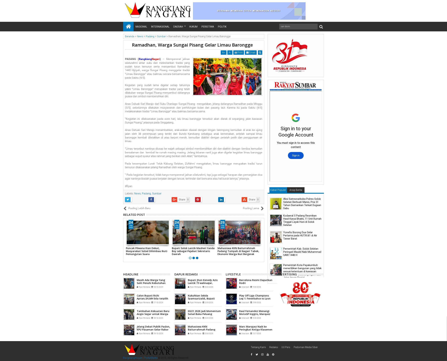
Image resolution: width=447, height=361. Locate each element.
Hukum (193, 26)
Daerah (178, 26)
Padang (146, 193)
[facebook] (251, 354)
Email (252, 52)
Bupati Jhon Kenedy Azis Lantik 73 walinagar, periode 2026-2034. (203, 283)
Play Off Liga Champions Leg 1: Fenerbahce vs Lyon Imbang (254, 298)
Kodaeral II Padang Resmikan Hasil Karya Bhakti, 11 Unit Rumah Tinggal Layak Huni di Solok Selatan (302, 220)
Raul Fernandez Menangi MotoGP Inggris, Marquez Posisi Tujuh (254, 314)
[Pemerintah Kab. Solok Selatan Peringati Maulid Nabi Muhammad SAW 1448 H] (276, 253)
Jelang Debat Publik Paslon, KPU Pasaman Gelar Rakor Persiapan (153, 329)
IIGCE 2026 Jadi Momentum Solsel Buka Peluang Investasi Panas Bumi (204, 314)
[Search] (321, 26)
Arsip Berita (296, 190)
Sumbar (156, 193)
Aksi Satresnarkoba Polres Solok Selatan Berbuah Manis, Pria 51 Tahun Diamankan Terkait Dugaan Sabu (302, 203)
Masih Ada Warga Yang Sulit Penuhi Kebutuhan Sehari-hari (151, 283)
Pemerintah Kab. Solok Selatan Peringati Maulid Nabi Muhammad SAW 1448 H (302, 252)
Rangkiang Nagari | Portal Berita (140, 357)
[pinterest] (273, 354)
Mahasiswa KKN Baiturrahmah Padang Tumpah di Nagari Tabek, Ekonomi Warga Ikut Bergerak (238, 251)
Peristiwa (207, 26)
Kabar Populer (278, 190)
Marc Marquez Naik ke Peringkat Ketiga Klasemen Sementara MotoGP (255, 329)
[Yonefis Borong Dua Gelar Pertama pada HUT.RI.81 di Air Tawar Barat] (276, 237)
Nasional (141, 26)
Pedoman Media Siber (306, 347)
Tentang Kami (258, 347)
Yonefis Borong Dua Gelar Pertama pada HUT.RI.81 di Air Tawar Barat (300, 235)
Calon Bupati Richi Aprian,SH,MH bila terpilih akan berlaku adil (152, 298)
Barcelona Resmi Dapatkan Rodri (255, 281)
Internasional (160, 26)
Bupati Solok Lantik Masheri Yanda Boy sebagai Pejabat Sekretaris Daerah (193, 251)
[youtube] (267, 354)
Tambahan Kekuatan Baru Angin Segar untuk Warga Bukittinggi (153, 314)
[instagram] (262, 354)
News (137, 193)
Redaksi (273, 347)
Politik (222, 26)
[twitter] (256, 354)
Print (240, 52)
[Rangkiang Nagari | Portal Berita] (128, 26)
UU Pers (285, 347)
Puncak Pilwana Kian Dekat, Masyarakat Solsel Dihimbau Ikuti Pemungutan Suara (146, 251)
